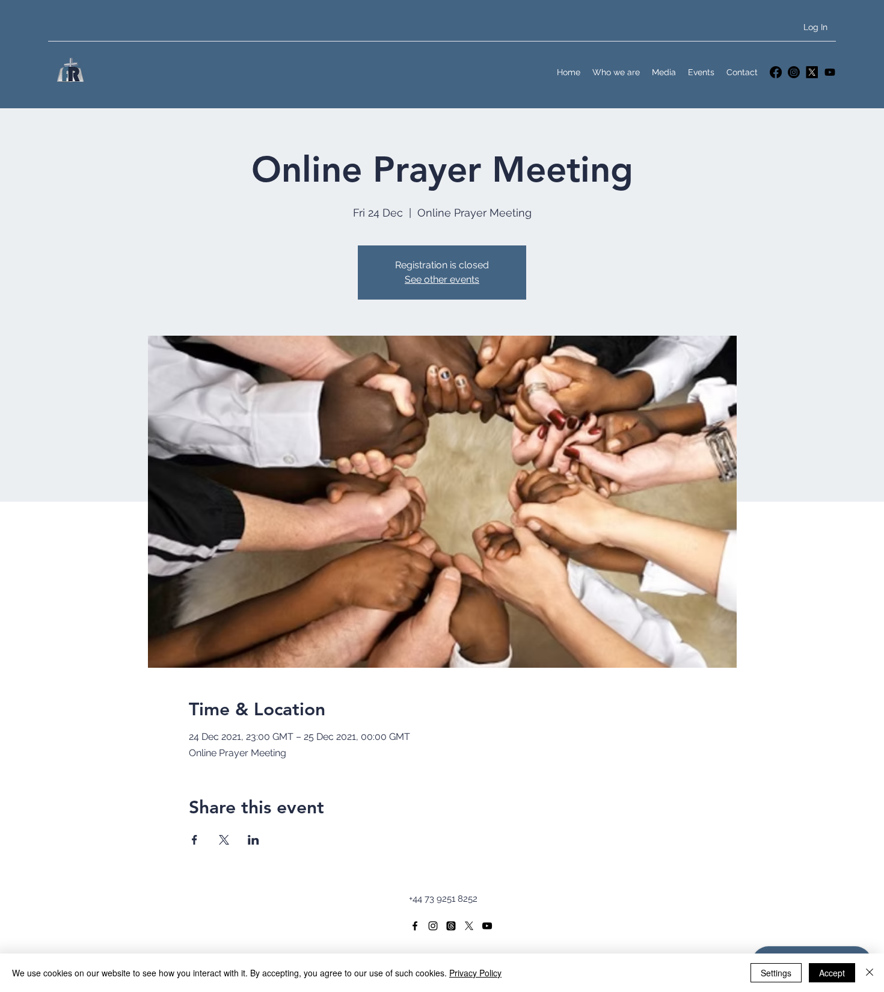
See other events (442, 279)
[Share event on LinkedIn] (253, 840)
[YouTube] (830, 72)
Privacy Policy (475, 973)
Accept (832, 973)
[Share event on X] (224, 840)
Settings (776, 973)
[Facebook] (776, 72)
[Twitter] (812, 72)
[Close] (869, 972)
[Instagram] (794, 72)
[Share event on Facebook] (194, 840)
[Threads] (451, 926)
